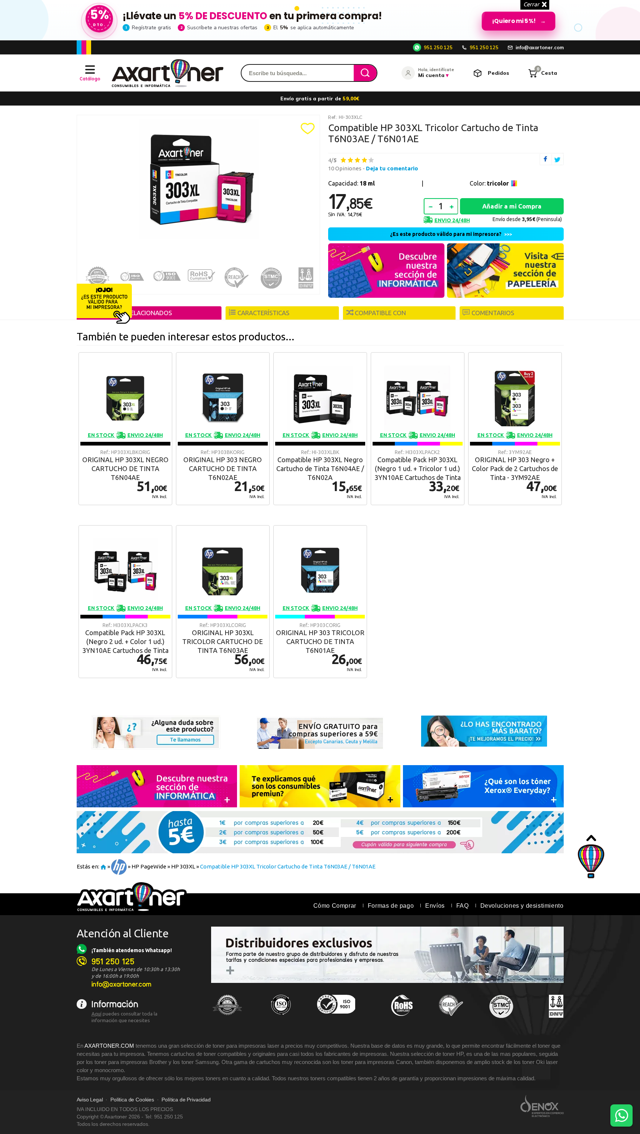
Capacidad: (351, 183)
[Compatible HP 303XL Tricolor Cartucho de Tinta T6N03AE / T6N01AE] (198, 179)
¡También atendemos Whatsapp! (131, 950)
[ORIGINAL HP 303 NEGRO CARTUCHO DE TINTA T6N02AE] (223, 428)
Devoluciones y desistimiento (522, 906)
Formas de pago (391, 906)
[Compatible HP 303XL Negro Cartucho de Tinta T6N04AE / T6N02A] (320, 428)
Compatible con (380, 312)
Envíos (435, 906)
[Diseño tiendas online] (542, 1106)
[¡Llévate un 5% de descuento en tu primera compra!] (320, 20)
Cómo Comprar (334, 906)
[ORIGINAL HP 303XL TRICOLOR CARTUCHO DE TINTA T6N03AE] (223, 601)
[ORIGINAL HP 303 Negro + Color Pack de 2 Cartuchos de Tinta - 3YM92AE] (515, 428)
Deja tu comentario (392, 168)
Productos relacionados (130, 312)
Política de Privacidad (185, 1100)
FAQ (462, 906)
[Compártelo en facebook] (546, 159)
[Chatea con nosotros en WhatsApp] (621, 1115)
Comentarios (492, 312)
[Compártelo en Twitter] (557, 159)
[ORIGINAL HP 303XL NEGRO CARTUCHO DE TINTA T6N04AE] (125, 428)
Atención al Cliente (123, 933)
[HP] (119, 866)
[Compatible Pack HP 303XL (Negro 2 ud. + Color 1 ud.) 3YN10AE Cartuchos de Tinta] (125, 601)
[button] (308, 128)
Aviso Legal (90, 1100)
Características (263, 312)
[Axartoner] (167, 73)
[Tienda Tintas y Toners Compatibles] (103, 866)
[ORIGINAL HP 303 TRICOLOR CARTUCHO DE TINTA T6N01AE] (320, 601)
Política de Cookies (132, 1100)
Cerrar (531, 4)
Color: (489, 183)
